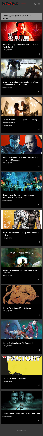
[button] (39, 54)
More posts (21, 430)
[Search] (35, 4)
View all (5, 18)
